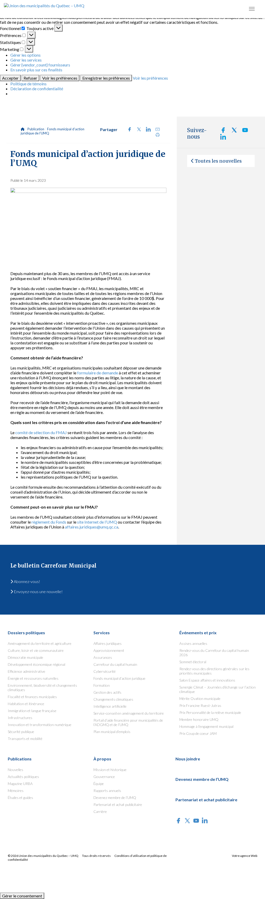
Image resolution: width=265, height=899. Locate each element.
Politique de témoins (28, 83)
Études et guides (20, 797)
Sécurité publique (21, 731)
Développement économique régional (36, 664)
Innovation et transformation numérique (39, 724)
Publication (35, 129)
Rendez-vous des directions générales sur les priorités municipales (214, 671)
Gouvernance (104, 776)
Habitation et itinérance (26, 703)
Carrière (100, 811)
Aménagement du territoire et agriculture (39, 643)
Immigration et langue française (32, 710)
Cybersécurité (104, 671)
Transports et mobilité (25, 738)
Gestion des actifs (107, 692)
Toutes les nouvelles (218, 161)
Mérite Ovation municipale (199, 698)
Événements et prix (198, 632)
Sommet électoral (192, 662)
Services (101, 632)
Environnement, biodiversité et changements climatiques (42, 687)
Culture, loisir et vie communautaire (36, 650)
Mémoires (16, 790)
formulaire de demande (97, 372)
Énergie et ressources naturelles (33, 678)
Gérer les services (26, 59)
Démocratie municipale (25, 657)
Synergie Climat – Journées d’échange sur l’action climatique (217, 689)
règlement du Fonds (49, 521)
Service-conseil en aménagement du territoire (128, 713)
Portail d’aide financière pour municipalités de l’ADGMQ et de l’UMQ (128, 722)
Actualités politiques (23, 776)
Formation (101, 685)
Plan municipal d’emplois (111, 731)
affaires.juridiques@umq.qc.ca (91, 526)
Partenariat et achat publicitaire (117, 804)
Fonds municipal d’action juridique (119, 678)
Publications (20, 758)
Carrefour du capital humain (115, 664)
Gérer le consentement (22, 895)
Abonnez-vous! (26, 581)
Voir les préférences (59, 77)
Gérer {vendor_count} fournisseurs (40, 64)
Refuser (30, 77)
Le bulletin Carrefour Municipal (53, 565)
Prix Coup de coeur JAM (198, 733)
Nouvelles (15, 769)
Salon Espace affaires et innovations (207, 680)
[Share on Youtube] (243, 131)
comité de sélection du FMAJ (41, 432)
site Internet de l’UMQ (97, 521)
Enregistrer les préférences (106, 77)
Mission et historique (110, 769)
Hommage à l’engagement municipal (206, 726)
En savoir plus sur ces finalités (36, 69)
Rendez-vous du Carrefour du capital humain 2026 (214, 652)
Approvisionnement (108, 650)
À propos (102, 758)
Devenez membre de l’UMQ (114, 797)
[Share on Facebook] (128, 129)
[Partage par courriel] (155, 129)
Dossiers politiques (26, 632)
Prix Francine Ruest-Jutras (200, 705)
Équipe (98, 783)
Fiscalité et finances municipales (32, 696)
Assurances (102, 657)
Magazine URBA (20, 783)
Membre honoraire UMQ (198, 719)
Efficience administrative (26, 671)
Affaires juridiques (107, 643)
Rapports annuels (107, 790)
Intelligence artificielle (110, 706)
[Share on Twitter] (137, 129)
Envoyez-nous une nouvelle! (38, 591)
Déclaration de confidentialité (36, 88)
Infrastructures (20, 717)
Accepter (10, 77)
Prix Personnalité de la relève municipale (210, 712)
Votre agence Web (244, 856)
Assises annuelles (193, 643)
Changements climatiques (113, 699)
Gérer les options (25, 54)
